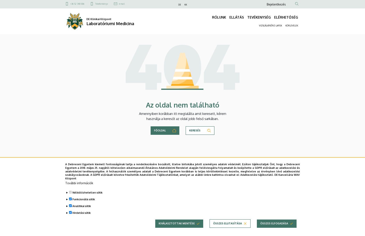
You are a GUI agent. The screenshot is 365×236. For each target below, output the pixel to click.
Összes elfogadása (274, 223)
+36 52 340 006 (77, 4)
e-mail (122, 4)
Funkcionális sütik (83, 199)
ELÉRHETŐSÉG (286, 17)
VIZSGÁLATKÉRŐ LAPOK (270, 25)
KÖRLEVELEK (291, 25)
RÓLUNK (219, 17)
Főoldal (160, 130)
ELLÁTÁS (236, 17)
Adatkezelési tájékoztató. (257, 174)
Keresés (194, 130)
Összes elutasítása (227, 223)
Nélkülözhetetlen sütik (87, 192)
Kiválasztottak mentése (177, 223)
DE (179, 4)
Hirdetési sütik (81, 212)
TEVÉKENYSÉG (259, 17)
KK (185, 4)
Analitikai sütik (81, 206)
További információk (79, 183)
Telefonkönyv (101, 4)
